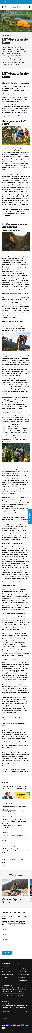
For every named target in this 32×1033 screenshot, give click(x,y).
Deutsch (5, 1018)
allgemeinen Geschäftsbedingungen (17, 923)
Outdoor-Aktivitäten (14, 729)
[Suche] (6, 7)
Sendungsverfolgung (7, 974)
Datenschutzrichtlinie (23, 971)
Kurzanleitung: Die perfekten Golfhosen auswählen (15, 837)
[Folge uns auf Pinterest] (15, 995)
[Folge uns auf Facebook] (4, 995)
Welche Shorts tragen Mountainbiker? (13, 820)
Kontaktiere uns (6, 966)
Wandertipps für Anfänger (9, 810)
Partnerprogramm (22, 980)
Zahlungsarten (5, 977)
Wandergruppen (17, 95)
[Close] (30, 511)
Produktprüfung (22, 969)
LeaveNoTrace (5, 86)
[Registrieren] (26, 1011)
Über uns (20, 966)
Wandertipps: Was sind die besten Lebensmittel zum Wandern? (12, 901)
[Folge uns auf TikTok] (22, 995)
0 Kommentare (25, 859)
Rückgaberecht (6, 971)
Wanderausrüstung (19, 786)
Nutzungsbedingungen (23, 974)
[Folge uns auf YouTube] (18, 995)
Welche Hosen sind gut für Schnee (11, 849)
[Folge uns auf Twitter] (7, 995)
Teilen (3, 865)
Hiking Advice (6, 35)
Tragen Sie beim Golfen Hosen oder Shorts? (14, 835)
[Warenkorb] (29, 7)
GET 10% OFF (30, 517)
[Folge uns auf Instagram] (11, 995)
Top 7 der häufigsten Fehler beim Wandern (13, 811)
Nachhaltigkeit (21, 977)
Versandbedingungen (7, 969)
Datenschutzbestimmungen (9, 925)
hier (7, 788)
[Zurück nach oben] (27, 1022)
